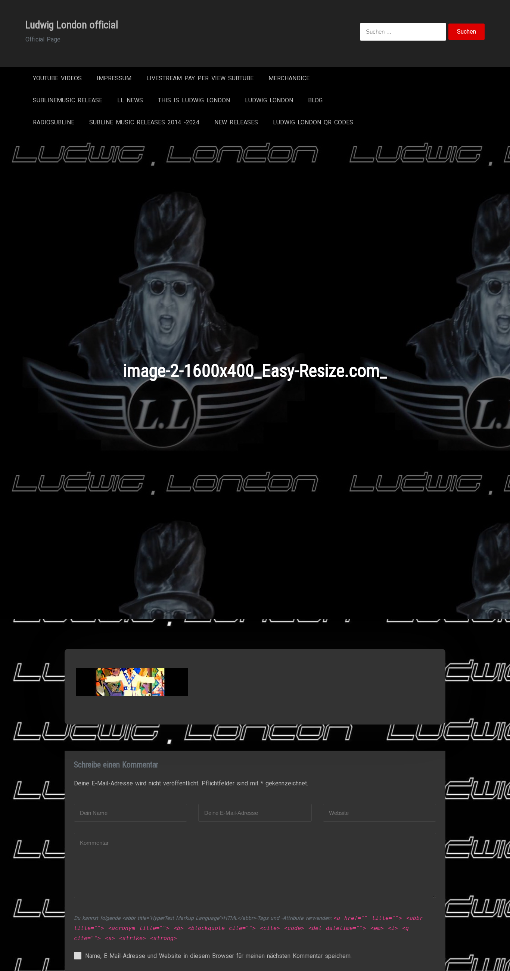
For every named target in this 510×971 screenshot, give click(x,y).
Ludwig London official (71, 25)
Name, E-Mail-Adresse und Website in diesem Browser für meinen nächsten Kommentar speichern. (218, 955)
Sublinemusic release (67, 100)
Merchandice (289, 78)
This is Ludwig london (194, 100)
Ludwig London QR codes (313, 122)
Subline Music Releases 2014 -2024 (144, 122)
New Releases (236, 122)
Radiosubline (53, 122)
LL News (130, 100)
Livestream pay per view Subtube (200, 78)
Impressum (114, 78)
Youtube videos (57, 78)
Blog (315, 100)
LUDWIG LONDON (269, 100)
